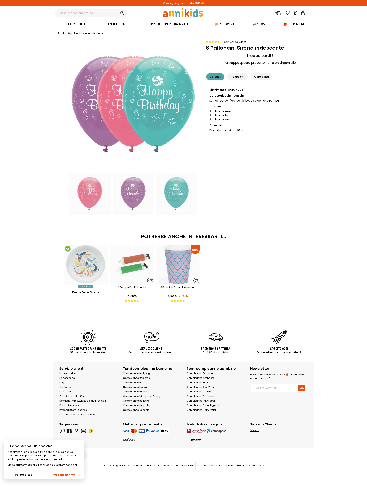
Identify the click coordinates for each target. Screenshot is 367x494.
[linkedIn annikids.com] (83, 431)
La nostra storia (68, 373)
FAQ (61, 382)
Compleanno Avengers (200, 377)
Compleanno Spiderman (201, 396)
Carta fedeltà (67, 391)
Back (61, 33)
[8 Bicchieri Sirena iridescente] (178, 282)
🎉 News (258, 24)
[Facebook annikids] (69, 431)
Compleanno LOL (133, 382)
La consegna (67, 377)
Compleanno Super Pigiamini (204, 405)
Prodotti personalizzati (169, 24)
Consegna (261, 77)
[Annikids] (183, 12)
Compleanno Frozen (135, 387)
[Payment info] (151, 431)
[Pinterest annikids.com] (76, 431)
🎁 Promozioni (293, 24)
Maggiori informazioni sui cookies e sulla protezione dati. (43, 465)
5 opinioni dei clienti (234, 42)
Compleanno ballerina (136, 400)
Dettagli (215, 77)
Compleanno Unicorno (136, 377)
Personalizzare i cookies (73, 410)
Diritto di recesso (69, 405)
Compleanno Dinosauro (201, 373)
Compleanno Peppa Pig (137, 405)
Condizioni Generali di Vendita (77, 414)
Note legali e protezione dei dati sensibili (82, 400)
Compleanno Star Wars (200, 387)
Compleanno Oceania (136, 410)
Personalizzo (23, 475)
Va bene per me (64, 475)
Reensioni (237, 77)
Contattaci (65, 387)
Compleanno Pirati (198, 382)
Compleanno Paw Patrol (201, 400)
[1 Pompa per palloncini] (132, 282)
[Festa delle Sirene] (86, 282)
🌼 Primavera (224, 24)
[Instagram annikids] (62, 431)
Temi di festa (115, 24)
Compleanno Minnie (135, 391)
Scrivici (254, 430)
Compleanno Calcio (199, 391)
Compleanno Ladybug (136, 373)
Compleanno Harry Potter (201, 410)
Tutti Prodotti (75, 24)
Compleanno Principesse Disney (142, 396)
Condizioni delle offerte (72, 396)
